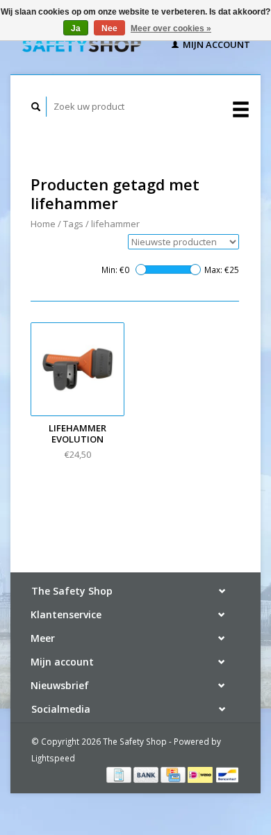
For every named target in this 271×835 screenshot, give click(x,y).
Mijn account (215, 44)
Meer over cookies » (171, 28)
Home (43, 223)
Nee (109, 28)
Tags (73, 223)
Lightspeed (53, 757)
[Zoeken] (36, 107)
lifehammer (115, 223)
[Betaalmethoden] (119, 774)
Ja (76, 28)
